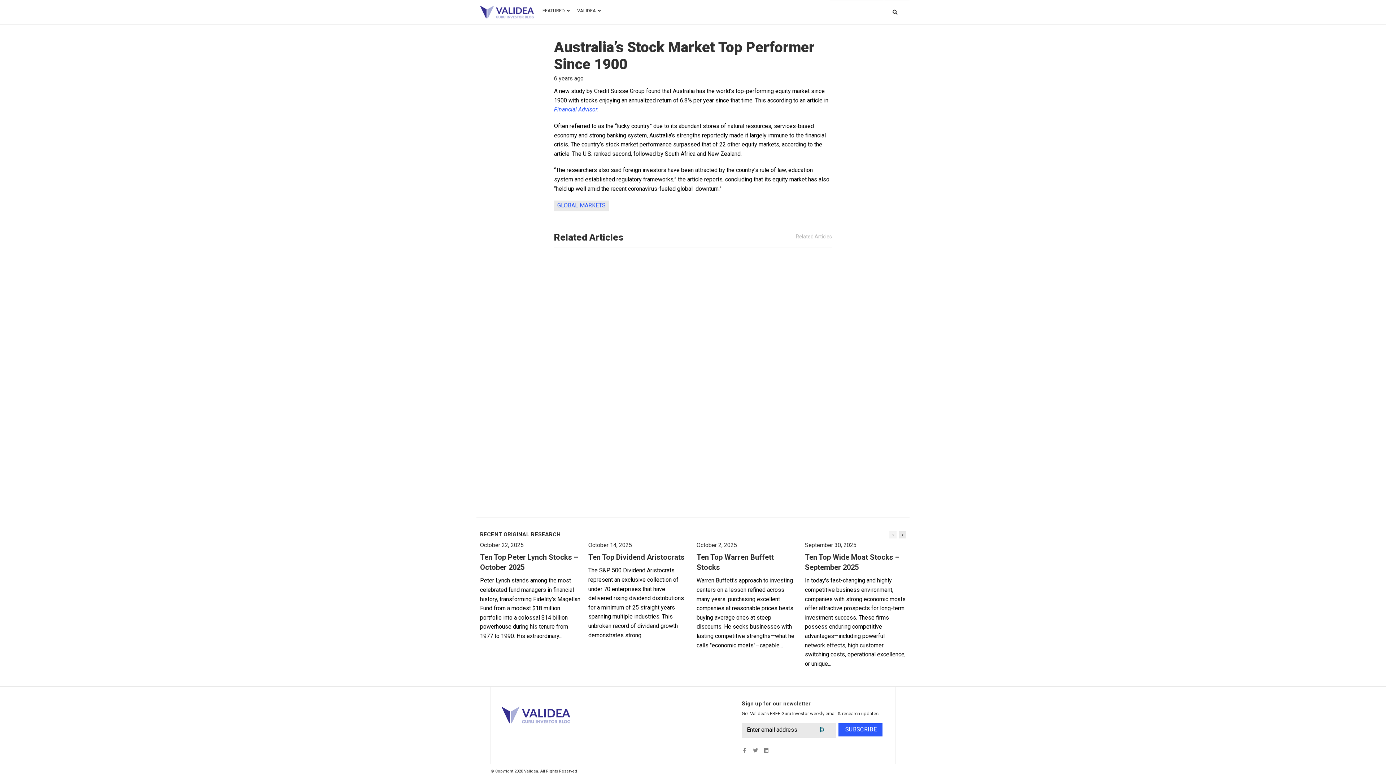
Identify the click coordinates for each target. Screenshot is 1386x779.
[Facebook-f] (744, 750)
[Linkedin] (766, 750)
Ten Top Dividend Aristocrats (636, 557)
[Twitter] (755, 750)
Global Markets (581, 205)
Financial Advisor (575, 109)
